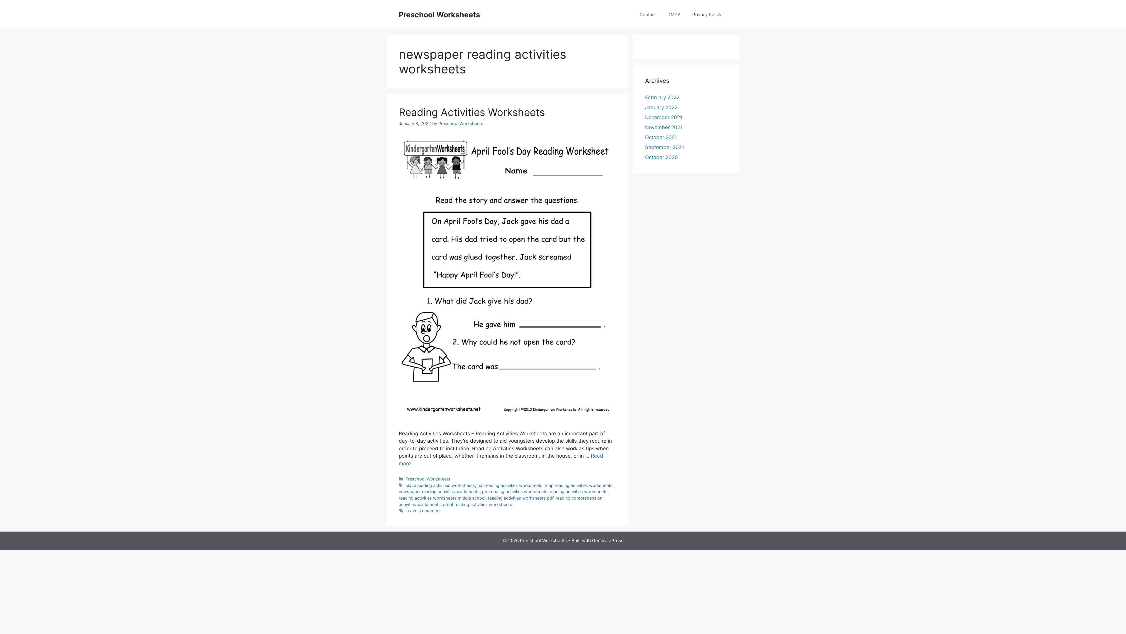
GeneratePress (607, 540)
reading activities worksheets (579, 491)
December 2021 (663, 117)
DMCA (674, 14)
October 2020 (661, 157)
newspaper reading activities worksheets (439, 491)
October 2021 (661, 137)
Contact (648, 14)
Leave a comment (423, 510)
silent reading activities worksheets (477, 504)
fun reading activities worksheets (509, 485)
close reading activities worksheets (440, 485)
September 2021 (664, 147)
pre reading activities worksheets (514, 491)
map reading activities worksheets (579, 485)
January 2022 (661, 107)
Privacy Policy (706, 14)
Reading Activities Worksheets (472, 112)
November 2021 (664, 127)
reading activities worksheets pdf (520, 497)
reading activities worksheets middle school (442, 497)
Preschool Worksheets (439, 14)
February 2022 (662, 97)
